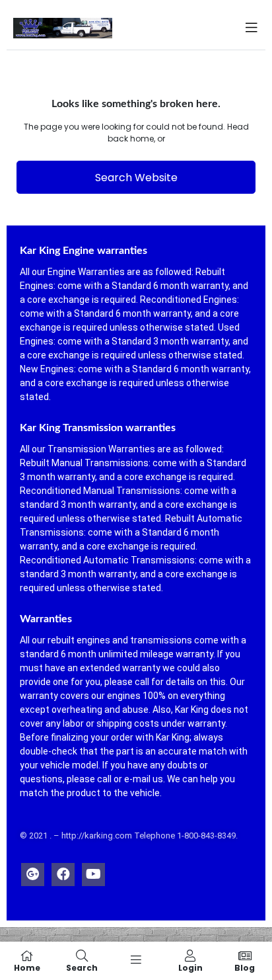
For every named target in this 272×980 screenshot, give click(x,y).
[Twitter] (32, 871)
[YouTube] (93, 871)
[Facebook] (63, 871)
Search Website (136, 177)
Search (82, 967)
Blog (244, 967)
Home (27, 967)
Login (190, 967)
